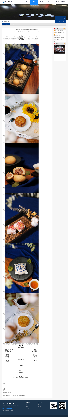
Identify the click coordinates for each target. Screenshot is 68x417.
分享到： (4, 383)
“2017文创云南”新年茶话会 (7, 392)
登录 (64, 1)
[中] (39, 31)
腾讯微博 (4, 387)
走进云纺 (28, 402)
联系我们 (40, 402)
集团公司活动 (5, 24)
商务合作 (39, 404)
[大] (40, 31)
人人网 (4, 388)
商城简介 (27, 408)
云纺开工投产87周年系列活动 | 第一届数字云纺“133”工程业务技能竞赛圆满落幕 (14, 395)
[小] (38, 31)
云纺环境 (27, 406)
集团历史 (27, 409)
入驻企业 (41, 1)
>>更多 (64, 28)
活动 (34, 1)
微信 (4, 389)
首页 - (9, 21)
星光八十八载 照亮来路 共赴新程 (59, 32)
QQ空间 (4, 384)
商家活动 (12, 24)
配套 (48, 1)
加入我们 (56, 1)
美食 (19, 1)
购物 (12, 1)
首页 (5, 1)
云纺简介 (27, 404)
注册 (61, 1)
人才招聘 (39, 408)
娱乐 (27, 1)
